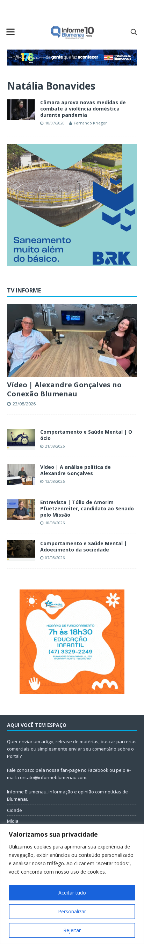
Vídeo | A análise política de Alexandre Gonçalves (75, 470)
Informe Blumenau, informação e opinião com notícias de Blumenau (67, 795)
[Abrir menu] (10, 32)
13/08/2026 (55, 481)
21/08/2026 (55, 446)
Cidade (14, 810)
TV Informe (24, 290)
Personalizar (72, 911)
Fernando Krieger (90, 122)
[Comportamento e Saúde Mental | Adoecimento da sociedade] (21, 550)
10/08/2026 (55, 522)
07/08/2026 (55, 557)
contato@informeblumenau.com (52, 777)
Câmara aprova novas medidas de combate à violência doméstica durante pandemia (83, 108)
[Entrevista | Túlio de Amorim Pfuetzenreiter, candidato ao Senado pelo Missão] (21, 509)
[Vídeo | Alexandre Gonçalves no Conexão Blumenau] (72, 340)
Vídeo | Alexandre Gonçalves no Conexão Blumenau (64, 389)
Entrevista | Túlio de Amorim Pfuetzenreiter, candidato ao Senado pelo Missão (87, 508)
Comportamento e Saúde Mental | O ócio (86, 434)
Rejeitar (72, 930)
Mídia (13, 821)
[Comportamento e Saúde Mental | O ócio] (21, 439)
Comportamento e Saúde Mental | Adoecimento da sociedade (83, 546)
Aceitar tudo (72, 892)
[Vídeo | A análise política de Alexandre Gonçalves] (21, 474)
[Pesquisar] (134, 32)
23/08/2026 (24, 404)
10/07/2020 (55, 122)
